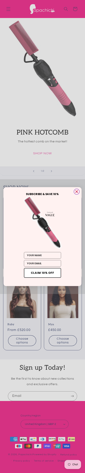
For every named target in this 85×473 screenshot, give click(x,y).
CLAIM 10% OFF (42, 273)
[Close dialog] (76, 191)
